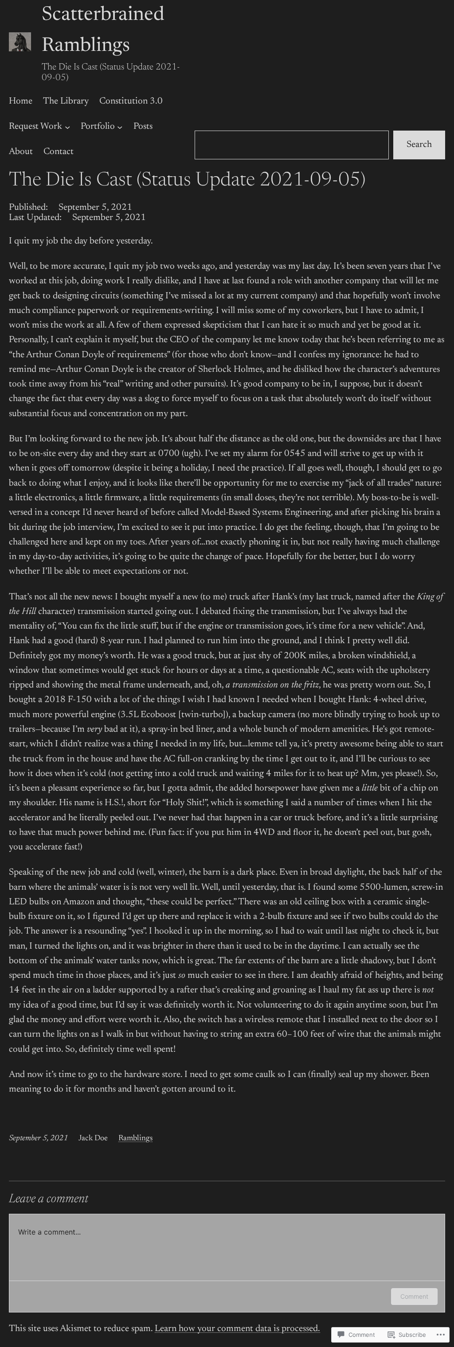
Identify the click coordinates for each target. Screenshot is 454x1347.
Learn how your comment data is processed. (237, 1329)
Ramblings (135, 1138)
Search (419, 145)
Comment (414, 1296)
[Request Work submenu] (67, 126)
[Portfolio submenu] (119, 126)
